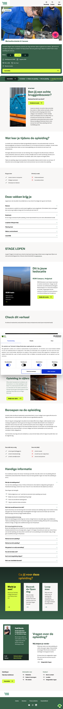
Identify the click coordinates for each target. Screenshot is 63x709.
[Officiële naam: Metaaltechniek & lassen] (3, 60)
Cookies (17, 700)
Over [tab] (52, 340)
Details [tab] (31, 340)
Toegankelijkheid (44, 700)
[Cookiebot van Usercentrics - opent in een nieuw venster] (54, 336)
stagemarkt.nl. (38, 256)
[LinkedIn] (36, 705)
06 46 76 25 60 (17, 658)
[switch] (24, 365)
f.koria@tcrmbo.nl (18, 656)
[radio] (10, 55)
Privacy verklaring (33, 700)
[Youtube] (29, 705)
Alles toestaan (51, 371)
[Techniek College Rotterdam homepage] (5, 3)
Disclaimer (24, 700)
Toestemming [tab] (11, 340)
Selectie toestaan (31, 371)
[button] (31, 206)
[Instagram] (32, 705)
